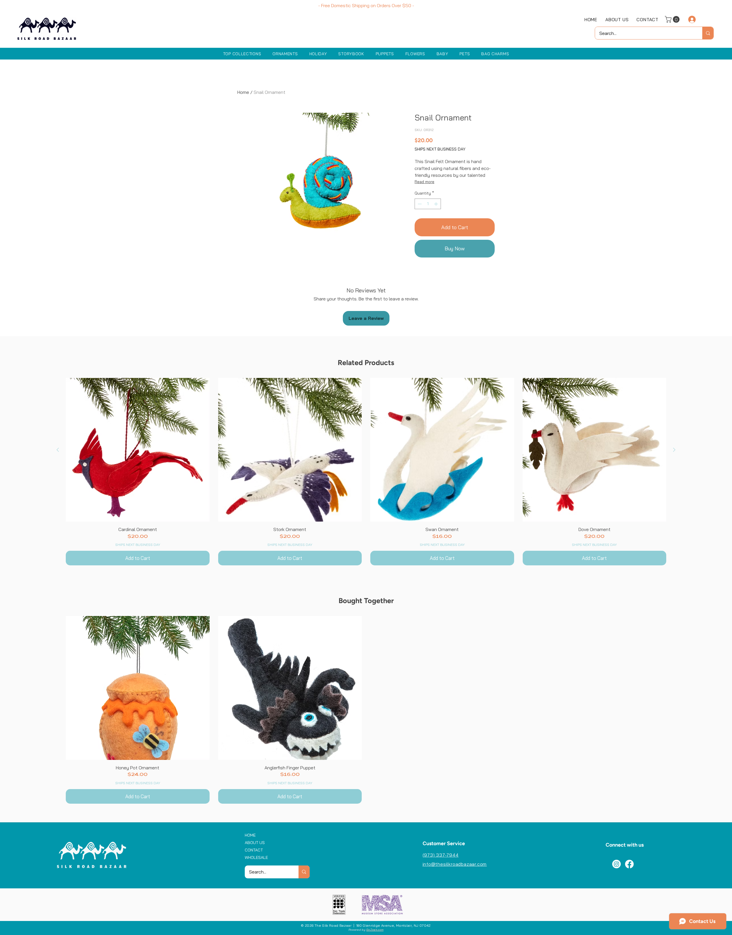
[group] (366, 472)
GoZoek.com (374, 930)
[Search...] (707, 33)
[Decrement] (419, 204)
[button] (673, 19)
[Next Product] (674, 449)
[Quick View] (138, 450)
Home (243, 92)
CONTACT (254, 850)
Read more (424, 181)
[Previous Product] (57, 449)
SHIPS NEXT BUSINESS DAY (440, 149)
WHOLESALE (256, 857)
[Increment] (436, 204)
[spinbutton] (428, 204)
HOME (250, 835)
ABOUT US (255, 842)
